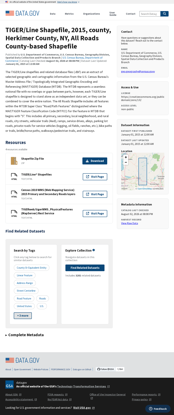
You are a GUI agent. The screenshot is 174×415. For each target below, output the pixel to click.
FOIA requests (56, 394)
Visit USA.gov (82, 408)
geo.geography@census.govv (138, 71)
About (8, 369)
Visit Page (97, 177)
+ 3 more (22, 315)
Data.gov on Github (82, 369)
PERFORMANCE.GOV (60, 369)
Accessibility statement (19, 399)
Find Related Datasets (85, 268)
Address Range (25, 283)
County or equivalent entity (31, 267)
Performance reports (144, 394)
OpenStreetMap (144, 188)
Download (97, 161)
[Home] (22, 13)
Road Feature (24, 298)
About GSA (11, 394)
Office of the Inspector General (108, 394)
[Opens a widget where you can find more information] (158, 409)
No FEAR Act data (58, 399)
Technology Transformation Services (81, 386)
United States (24, 306)
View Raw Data (129, 223)
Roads (42, 298)
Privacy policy (140, 399)
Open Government (22, 369)
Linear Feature (24, 275)
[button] (125, 157)
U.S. (42, 306)
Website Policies (41, 369)
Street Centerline (26, 290)
